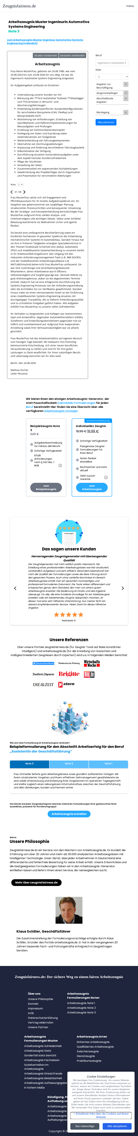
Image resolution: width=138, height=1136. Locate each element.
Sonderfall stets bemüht (40, 1055)
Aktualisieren (106, 122)
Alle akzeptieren (117, 1126)
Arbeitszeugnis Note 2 (81, 1008)
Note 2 (69, 763)
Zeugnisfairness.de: (69, 977)
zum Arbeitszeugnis (92, 487)
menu (130, 6)
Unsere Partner (38, 1027)
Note (98, 69)
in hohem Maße (34, 1088)
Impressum (35, 1008)
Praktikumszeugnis (89, 1061)
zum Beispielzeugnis (46, 487)
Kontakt (33, 1004)
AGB (31, 1013)
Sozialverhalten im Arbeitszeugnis (36, 1067)
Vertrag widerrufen (40, 1022)
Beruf (99, 55)
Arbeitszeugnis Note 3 (81, 1012)
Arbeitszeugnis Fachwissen (42, 1060)
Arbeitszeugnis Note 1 (81, 1003)
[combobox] (112, 62)
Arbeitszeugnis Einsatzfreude (43, 1073)
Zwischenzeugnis (88, 1051)
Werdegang (102, 112)
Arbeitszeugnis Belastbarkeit (43, 1078)
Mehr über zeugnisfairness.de (36, 882)
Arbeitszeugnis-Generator (85, 399)
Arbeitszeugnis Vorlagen (61, 411)
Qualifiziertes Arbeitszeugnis (95, 1047)
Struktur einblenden (45, 55)
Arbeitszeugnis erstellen (69, 814)
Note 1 (108, 763)
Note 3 (29, 763)
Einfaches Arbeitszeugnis (93, 1042)
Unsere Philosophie (40, 999)
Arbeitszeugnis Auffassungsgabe (45, 1083)
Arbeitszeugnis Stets (37, 1051)
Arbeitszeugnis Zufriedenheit (43, 1046)
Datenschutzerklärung (43, 1018)
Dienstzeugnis (86, 1056)
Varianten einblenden (72, 55)
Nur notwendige (84, 1126)
